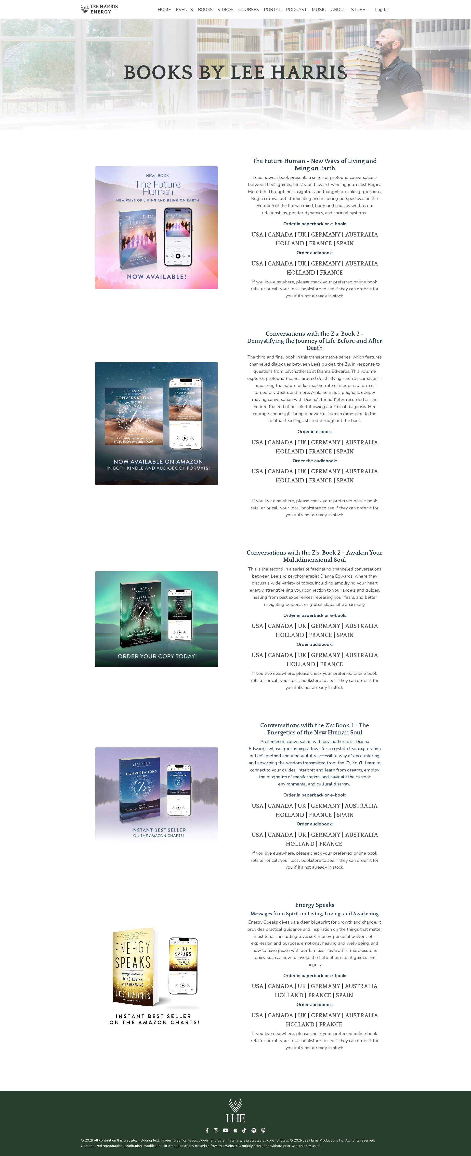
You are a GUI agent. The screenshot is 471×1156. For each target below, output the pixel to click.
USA (257, 235)
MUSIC (319, 10)
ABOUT (338, 10)
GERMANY (325, 235)
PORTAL (272, 10)
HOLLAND (289, 243)
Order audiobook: (315, 253)
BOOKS (205, 10)
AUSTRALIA (361, 235)
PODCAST (296, 10)
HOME (164, 10)
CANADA (280, 235)
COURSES (248, 10)
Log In (381, 10)
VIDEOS (226, 10)
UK (302, 235)
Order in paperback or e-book (314, 224)
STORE (358, 10)
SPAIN (345, 243)
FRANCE (320, 243)
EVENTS (184, 10)
